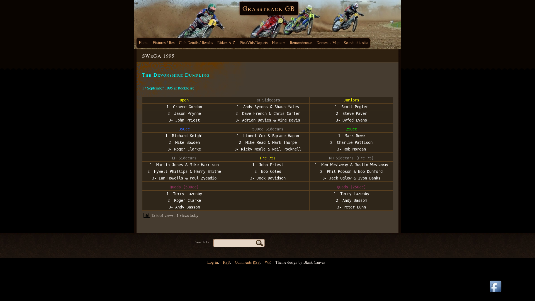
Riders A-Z (226, 42)
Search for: (202, 242)
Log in (212, 262)
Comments (247, 262)
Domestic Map (328, 42)
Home (143, 42)
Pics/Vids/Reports (254, 42)
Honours (278, 42)
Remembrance (301, 42)
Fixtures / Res (163, 42)
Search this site (356, 42)
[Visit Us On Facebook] (495, 292)
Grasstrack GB (268, 8)
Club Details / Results (196, 42)
